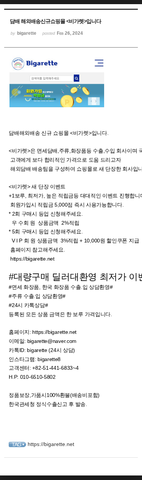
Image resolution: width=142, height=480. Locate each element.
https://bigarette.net (32, 259)
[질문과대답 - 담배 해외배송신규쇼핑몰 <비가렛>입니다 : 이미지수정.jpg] (57, 106)
